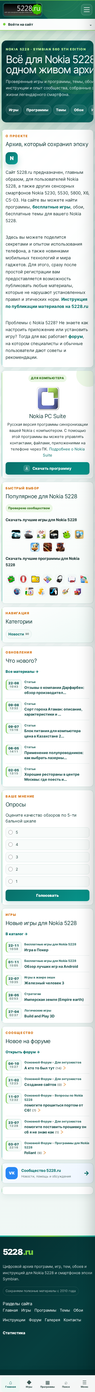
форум (75, 336)
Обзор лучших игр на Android (51, 966)
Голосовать (47, 895)
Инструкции (14, 1319)
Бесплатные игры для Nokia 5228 (50, 944)
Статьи (29, 682)
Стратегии (32, 994)
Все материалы (22, 671)
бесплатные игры (51, 206)
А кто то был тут (39, 1068)
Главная (10, 1310)
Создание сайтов (40, 1084)
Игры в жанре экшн (39, 977)
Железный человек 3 (44, 983)
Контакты (72, 1319)
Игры (13, 110)
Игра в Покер (36, 950)
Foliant (30, 1152)
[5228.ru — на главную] (22, 10)
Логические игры (37, 1010)
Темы (61, 110)
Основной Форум (37, 1062)
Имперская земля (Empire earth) (54, 999)
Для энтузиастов (68, 1062)
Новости (18, 634)
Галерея (52, 1319)
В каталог (17, 934)
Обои (79, 110)
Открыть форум (23, 1052)
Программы (37, 110)
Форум (35, 1319)
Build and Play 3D (39, 1016)
